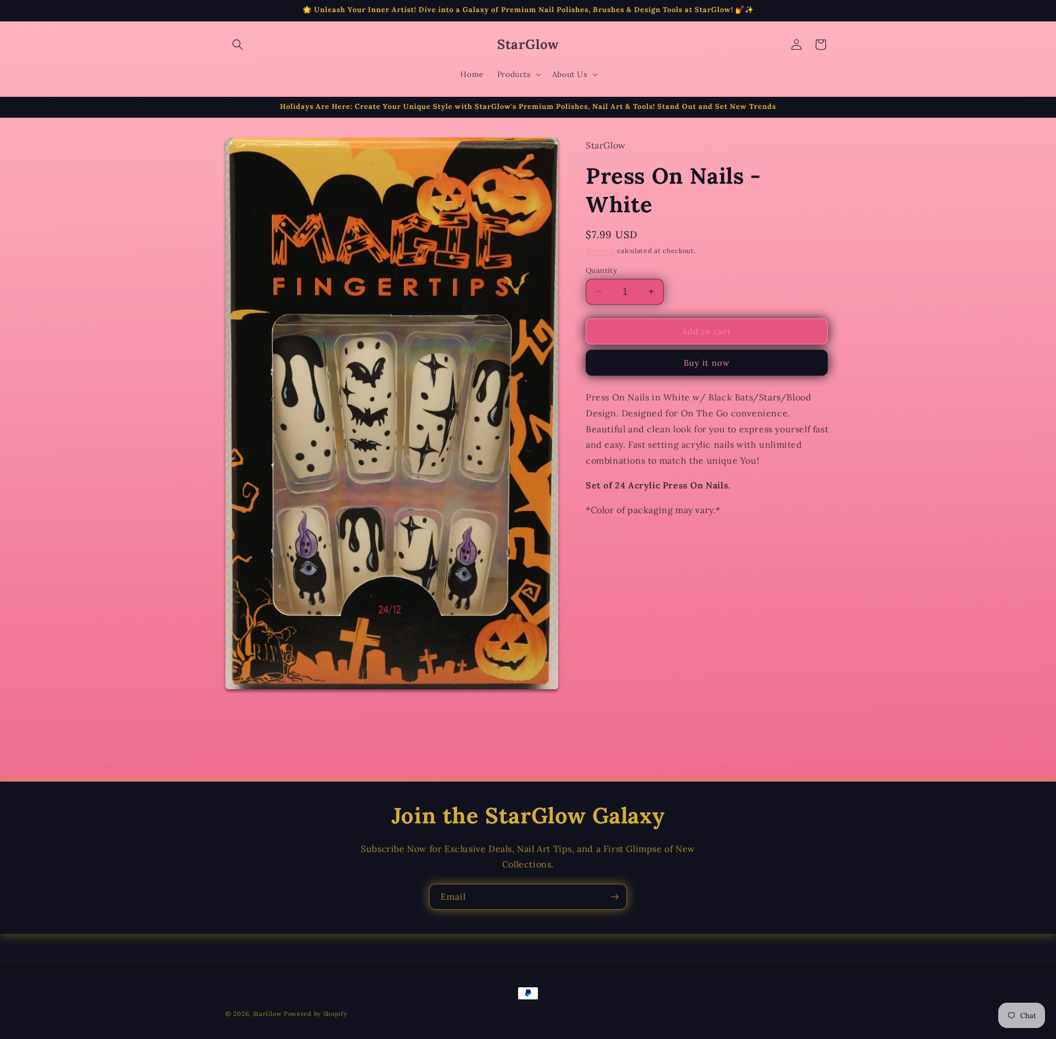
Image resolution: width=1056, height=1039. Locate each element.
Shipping (600, 250)
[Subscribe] (614, 897)
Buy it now (707, 362)
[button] (238, 44)
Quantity (601, 269)
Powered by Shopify (316, 1014)
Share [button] (609, 543)
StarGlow (267, 1014)
